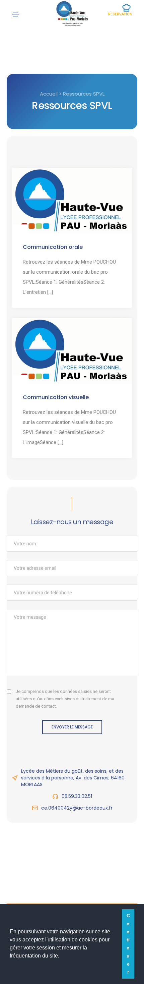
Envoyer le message (72, 727)
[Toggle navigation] (15, 14)
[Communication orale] (72, 200)
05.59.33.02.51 (77, 796)
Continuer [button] (128, 944)
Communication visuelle (56, 397)
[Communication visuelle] (72, 350)
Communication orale (53, 247)
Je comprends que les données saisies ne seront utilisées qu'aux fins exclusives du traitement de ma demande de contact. (65, 699)
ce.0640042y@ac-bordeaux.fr (77, 808)
